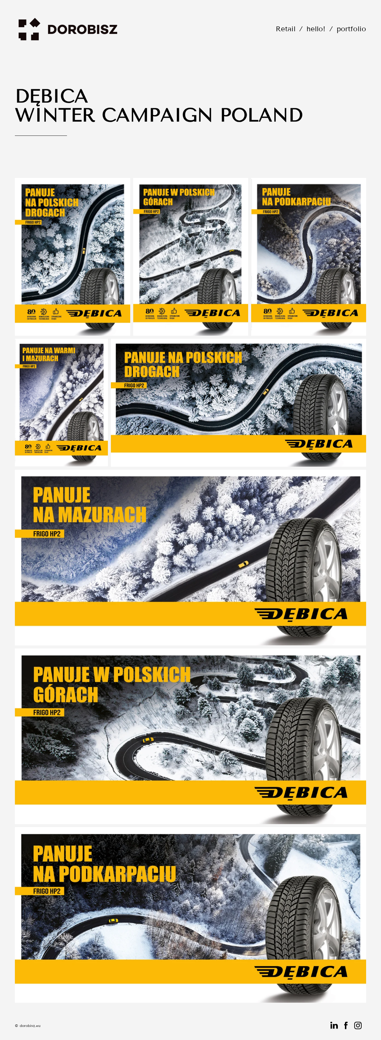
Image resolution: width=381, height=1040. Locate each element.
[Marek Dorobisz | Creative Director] (68, 28)
